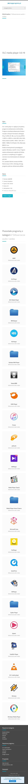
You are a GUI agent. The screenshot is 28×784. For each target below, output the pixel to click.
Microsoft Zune (14, 529)
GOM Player (14, 404)
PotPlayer (14, 550)
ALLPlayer (14, 279)
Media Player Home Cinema (14, 508)
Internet (4, 735)
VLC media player (14, 675)
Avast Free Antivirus (6, 749)
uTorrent (4, 751)
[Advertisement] (14, 34)
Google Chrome (5, 754)
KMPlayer (14, 467)
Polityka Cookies (7, 779)
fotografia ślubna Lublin (7, 764)
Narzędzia (4, 739)
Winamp (14, 696)
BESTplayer (14, 321)
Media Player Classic (14, 487)
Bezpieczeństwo (5, 732)
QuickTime (14, 571)
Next (25, 67)
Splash (14, 633)
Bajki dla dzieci (5, 763)
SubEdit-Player (14, 654)
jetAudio (14, 446)
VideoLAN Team (10, 190)
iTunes (14, 425)
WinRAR (4, 752)
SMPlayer (14, 592)
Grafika (4, 737)
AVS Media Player (14, 300)
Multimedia (4, 733)
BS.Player (14, 341)
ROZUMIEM (12, 781)
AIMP (14, 258)
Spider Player (14, 612)
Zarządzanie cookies (16, 779)
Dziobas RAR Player (14, 362)
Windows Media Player (14, 717)
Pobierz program (7, 196)
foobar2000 (14, 383)
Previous (3, 67)
